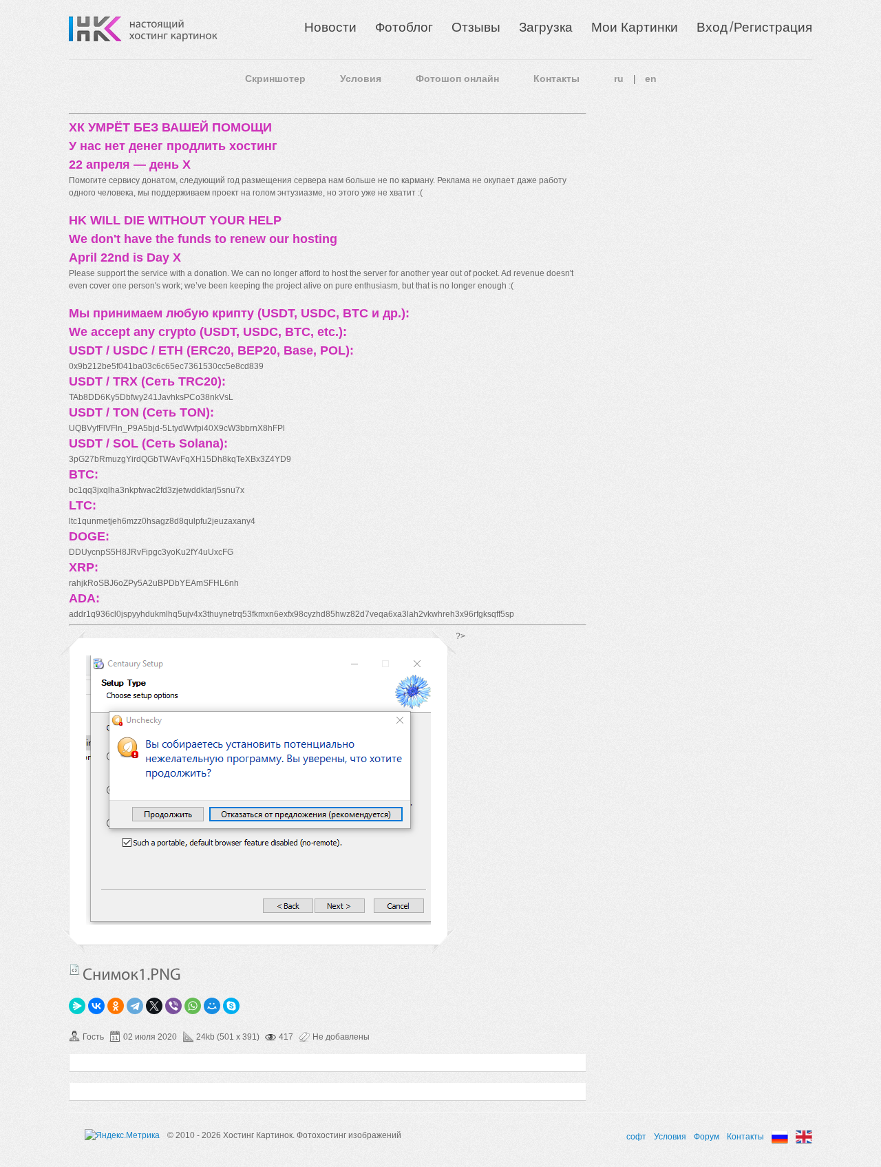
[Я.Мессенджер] (77, 1006)
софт (636, 1137)
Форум (706, 1137)
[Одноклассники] (115, 1006)
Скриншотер (275, 78)
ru (619, 78)
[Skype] (231, 1006)
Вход (712, 27)
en (651, 78)
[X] (154, 1006)
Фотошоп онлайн (457, 78)
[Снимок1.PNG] (258, 922)
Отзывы (476, 27)
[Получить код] (74, 969)
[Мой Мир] (212, 1006)
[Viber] (173, 1006)
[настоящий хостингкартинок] (173, 29)
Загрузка (546, 27)
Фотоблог (404, 27)
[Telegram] (135, 1006)
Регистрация (773, 27)
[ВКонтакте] (96, 1006)
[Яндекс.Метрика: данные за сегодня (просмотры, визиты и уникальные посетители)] (122, 1135)
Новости (330, 27)
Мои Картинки (634, 27)
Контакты (556, 78)
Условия (360, 78)
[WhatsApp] (192, 1006)
